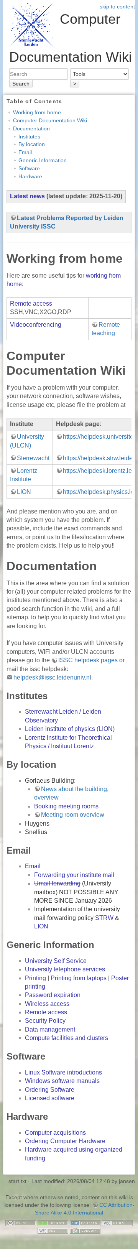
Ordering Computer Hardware (65, 1141)
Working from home (37, 112)
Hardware (30, 176)
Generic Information (42, 160)
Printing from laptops (79, 978)
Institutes (29, 136)
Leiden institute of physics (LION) (70, 729)
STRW (104, 918)
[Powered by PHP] (85, 1222)
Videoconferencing (35, 324)
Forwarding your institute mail (74, 875)
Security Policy (45, 1020)
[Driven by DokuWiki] (85, 1230)
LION (24, 492)
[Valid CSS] (53, 1230)
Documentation (31, 128)
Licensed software (49, 1098)
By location (31, 144)
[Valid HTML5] (117, 1222)
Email (25, 152)
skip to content (117, 6)
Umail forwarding (57, 883)
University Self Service (56, 961)
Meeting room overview (72, 814)
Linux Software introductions (63, 1072)
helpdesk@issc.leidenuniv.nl (52, 677)
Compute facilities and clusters (66, 1038)
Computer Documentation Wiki (50, 120)
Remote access (31, 303)
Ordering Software (49, 1089)
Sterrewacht (33, 458)
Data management (50, 1029)
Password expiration (52, 995)
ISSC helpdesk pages (88, 660)
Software (29, 168)
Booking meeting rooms (66, 806)
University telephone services (65, 969)
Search (21, 84)
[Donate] (53, 1222)
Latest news (27, 196)
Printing (35, 978)
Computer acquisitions (55, 1132)
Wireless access (47, 1004)
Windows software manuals (62, 1081)
